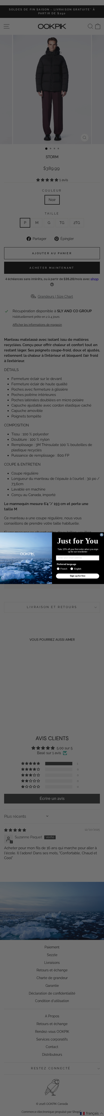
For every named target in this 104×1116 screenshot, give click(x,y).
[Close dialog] (101, 534)
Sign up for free (78, 576)
